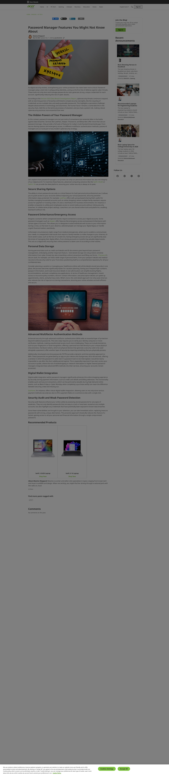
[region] (84, 769)
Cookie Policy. (57, 773)
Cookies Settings (106, 769)
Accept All (124, 769)
